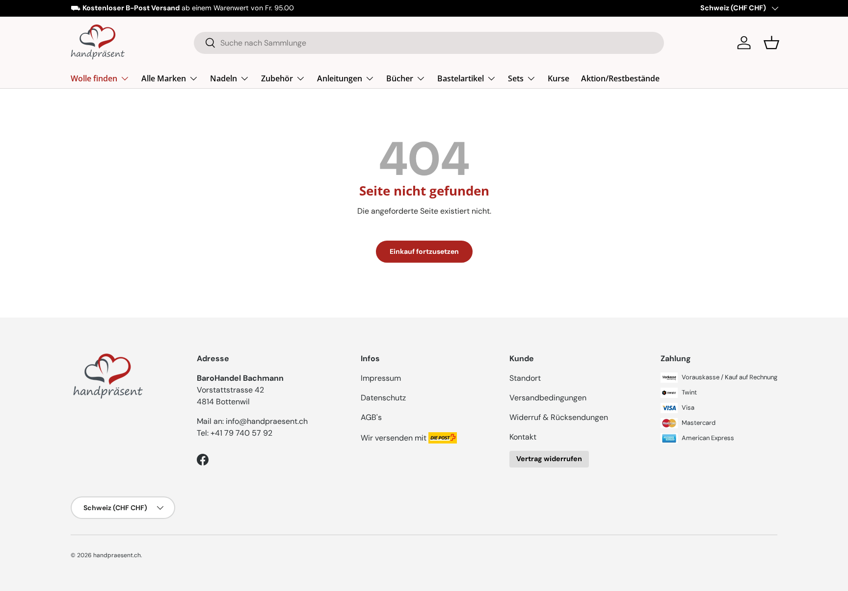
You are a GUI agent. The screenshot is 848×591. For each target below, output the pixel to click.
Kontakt (522, 437)
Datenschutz (383, 398)
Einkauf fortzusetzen (424, 251)
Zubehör (277, 78)
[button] (771, 42)
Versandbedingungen (547, 398)
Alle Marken (163, 78)
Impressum (381, 378)
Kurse (558, 78)
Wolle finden (94, 78)
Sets (516, 78)
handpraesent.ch (117, 555)
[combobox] (429, 43)
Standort (525, 378)
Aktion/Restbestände (620, 78)
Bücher (399, 78)
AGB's (371, 417)
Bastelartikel (460, 78)
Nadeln (223, 78)
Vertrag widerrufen (549, 458)
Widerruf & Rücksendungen (558, 417)
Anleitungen (339, 78)
